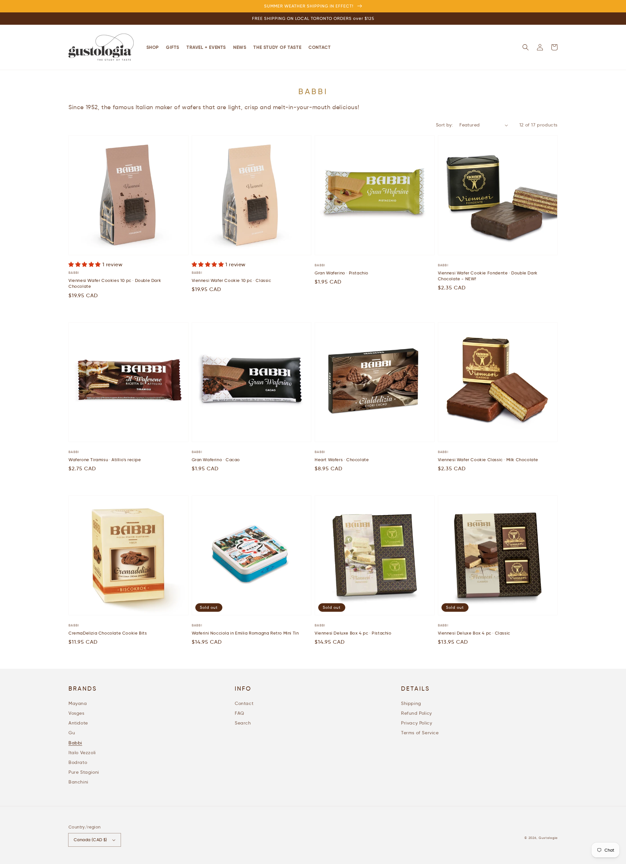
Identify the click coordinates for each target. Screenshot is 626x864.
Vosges (76, 713)
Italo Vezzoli (82, 752)
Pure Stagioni (83, 772)
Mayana (77, 703)
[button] (525, 47)
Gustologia (548, 838)
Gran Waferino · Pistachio (341, 272)
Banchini (78, 782)
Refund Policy (416, 713)
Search (243, 723)
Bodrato (77, 762)
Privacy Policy (416, 723)
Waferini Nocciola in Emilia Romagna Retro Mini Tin (245, 633)
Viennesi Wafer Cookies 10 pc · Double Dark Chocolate (114, 283)
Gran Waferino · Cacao (216, 459)
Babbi (75, 743)
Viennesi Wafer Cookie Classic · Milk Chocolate (488, 459)
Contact (244, 703)
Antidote (78, 723)
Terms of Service (420, 733)
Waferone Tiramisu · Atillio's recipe (104, 459)
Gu (71, 733)
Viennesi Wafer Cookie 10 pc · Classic (231, 280)
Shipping (411, 703)
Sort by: (444, 125)
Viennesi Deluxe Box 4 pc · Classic (474, 633)
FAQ (239, 713)
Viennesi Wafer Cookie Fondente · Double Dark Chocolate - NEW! (488, 275)
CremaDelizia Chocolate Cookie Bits (107, 633)
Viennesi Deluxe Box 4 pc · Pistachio (353, 633)
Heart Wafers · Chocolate (342, 459)
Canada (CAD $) (90, 839)
